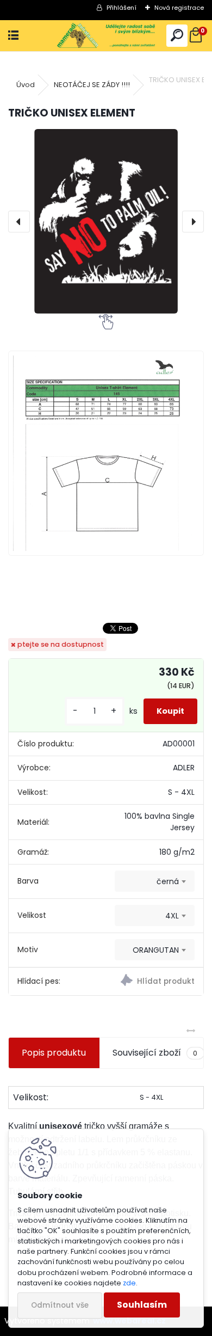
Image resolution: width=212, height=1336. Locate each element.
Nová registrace (179, 7)
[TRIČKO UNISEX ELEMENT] (106, 221)
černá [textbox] (168, 881)
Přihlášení (121, 7)
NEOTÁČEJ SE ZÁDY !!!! (92, 84)
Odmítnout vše (60, 1305)
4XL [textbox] (172, 915)
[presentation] (19, 221)
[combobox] (155, 881)
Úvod (25, 84)
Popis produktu (54, 1052)
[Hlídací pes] (155, 981)
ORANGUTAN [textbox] (156, 950)
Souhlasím (142, 1304)
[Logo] (106, 36)
